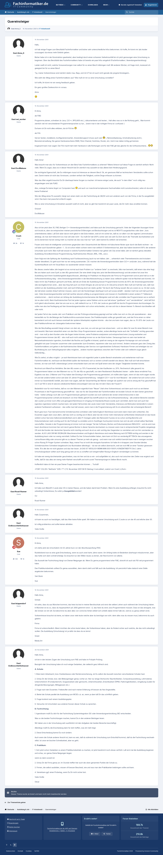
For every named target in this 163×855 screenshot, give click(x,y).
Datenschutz (10, 851)
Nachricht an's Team (17, 819)
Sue (18, 551)
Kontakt (20, 851)
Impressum (13, 831)
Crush (18, 236)
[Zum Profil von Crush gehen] (18, 227)
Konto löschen (14, 827)
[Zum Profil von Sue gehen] (18, 542)
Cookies (29, 851)
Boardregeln (13, 823)
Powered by (147, 851)
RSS (37, 851)
